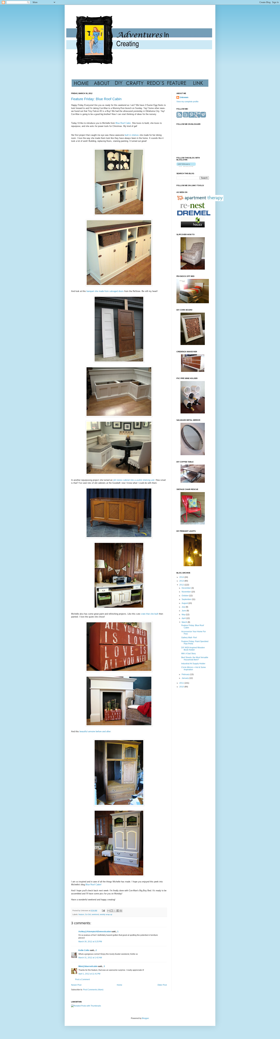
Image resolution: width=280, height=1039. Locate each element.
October (185, 596)
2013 (181, 581)
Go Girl (88, 914)
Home (119, 985)
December (186, 588)
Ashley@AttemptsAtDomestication (94, 931)
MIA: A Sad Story (188, 653)
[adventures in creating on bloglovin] (186, 166)
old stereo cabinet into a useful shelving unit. (133, 480)
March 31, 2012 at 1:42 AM (90, 957)
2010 (181, 687)
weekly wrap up (106, 914)
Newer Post (76, 985)
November (186, 592)
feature (81, 914)
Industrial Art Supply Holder (193, 663)
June (184, 611)
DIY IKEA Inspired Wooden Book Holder (193, 648)
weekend (95, 914)
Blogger (145, 1018)
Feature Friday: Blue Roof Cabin (96, 99)
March (185, 622)
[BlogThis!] (111, 910)
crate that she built (150, 614)
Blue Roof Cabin (123, 123)
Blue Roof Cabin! (93, 884)
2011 (181, 683)
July (184, 607)
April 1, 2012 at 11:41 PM (89, 974)
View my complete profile (187, 101)
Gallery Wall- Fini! (189, 637)
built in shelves (132, 135)
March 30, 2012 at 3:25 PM (90, 941)
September (187, 599)
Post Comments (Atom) (93, 990)
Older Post (162, 985)
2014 (181, 577)
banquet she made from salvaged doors (105, 291)
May (184, 614)
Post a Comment (82, 979)
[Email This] (108, 910)
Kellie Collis (83, 950)
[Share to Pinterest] (120, 910)
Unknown (184, 97)
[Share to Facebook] (117, 910)
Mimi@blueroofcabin (87, 966)
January (185, 678)
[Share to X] (114, 910)
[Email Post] (103, 910)
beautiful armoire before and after (95, 731)
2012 (181, 585)
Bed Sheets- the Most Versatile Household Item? (194, 658)
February (186, 674)
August (185, 603)
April (184, 618)
